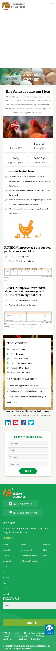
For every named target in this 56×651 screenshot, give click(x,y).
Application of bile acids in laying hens (26, 391)
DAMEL (6, 594)
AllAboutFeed (42, 636)
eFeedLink (22, 638)
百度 (17, 633)
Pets (4, 583)
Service (23, 544)
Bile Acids (6, 550)
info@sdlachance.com (25, 512)
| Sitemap (8, 537)
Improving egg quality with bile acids (25, 386)
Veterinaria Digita (23, 636)
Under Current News (34, 633)
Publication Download (28, 561)
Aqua (5, 566)
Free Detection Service (28, 555)
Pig (4, 572)
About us (46, 544)
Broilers (6, 555)
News (45, 555)
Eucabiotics (7, 588)
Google (6, 636)
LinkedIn (35, 638)
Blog (45, 550)
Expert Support (26, 550)
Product (6, 544)
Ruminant (6, 577)
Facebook (8, 638)
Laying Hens (7, 561)
